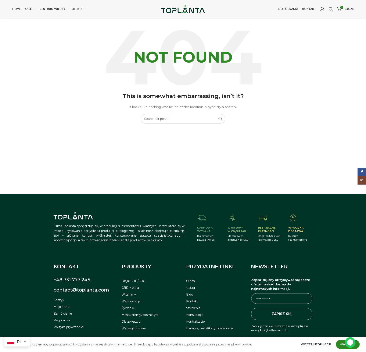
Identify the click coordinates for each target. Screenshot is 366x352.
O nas (190, 281)
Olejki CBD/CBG (133, 281)
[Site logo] (183, 9)
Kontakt (192, 301)
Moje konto (62, 307)
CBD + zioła (130, 288)
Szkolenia (193, 308)
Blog (189, 294)
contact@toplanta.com (81, 290)
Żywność (128, 308)
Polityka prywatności (69, 327)
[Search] (331, 9)
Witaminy (129, 294)
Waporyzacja (131, 301)
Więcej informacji (316, 344)
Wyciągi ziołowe (134, 328)
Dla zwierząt (131, 321)
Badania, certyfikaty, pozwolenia (210, 328)
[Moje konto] (322, 9)
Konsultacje (194, 315)
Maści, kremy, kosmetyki (140, 315)
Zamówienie (63, 313)
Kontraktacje (195, 321)
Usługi (190, 288)
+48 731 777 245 (72, 280)
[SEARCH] (220, 119)
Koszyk (59, 300)
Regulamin (62, 320)
